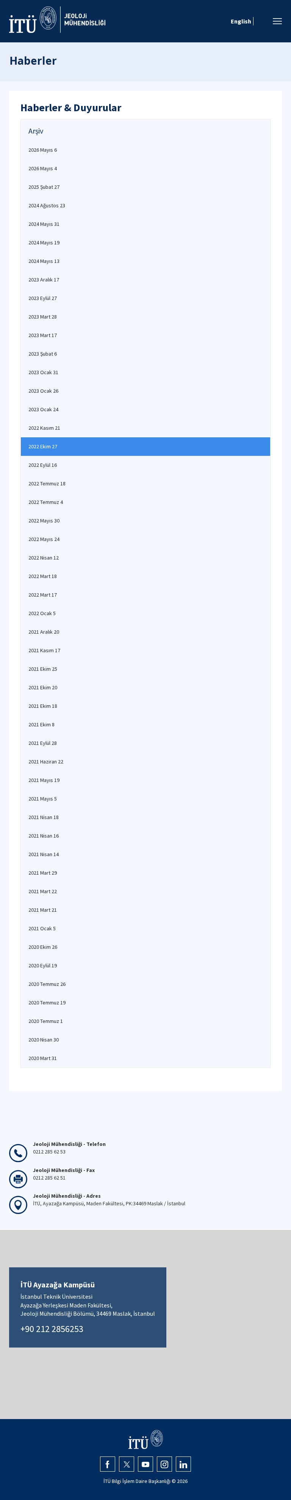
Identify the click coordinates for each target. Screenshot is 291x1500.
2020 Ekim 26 (42, 947)
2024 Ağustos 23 (46, 205)
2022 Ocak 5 (42, 613)
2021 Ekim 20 (42, 687)
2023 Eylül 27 (42, 298)
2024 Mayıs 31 (43, 224)
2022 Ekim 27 (42, 446)
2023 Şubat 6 (42, 353)
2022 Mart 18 (42, 576)
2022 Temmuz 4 (45, 502)
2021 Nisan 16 (43, 835)
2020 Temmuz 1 (45, 1021)
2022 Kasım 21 (44, 427)
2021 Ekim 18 (42, 706)
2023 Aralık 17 (43, 279)
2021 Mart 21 (42, 909)
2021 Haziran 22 (45, 761)
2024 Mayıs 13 (43, 261)
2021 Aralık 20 (43, 631)
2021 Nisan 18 (43, 817)
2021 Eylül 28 (42, 743)
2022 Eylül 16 (42, 465)
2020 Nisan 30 (43, 1039)
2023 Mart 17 (42, 335)
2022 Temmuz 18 (47, 483)
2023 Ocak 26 (43, 390)
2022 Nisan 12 (43, 557)
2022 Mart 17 (42, 594)
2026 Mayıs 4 (42, 168)
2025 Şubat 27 (43, 186)
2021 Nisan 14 (43, 854)
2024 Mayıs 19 (43, 242)
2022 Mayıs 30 (43, 520)
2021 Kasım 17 (44, 650)
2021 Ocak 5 (42, 928)
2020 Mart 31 (42, 1058)
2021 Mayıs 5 (42, 798)
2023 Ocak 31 (43, 372)
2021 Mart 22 (42, 891)
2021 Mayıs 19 (43, 780)
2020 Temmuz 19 (47, 1002)
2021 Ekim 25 (42, 668)
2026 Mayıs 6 (42, 149)
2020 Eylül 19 (42, 965)
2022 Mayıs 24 (43, 539)
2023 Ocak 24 (43, 409)
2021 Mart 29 (42, 872)
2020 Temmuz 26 (47, 984)
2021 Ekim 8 (41, 724)
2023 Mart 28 (42, 316)
